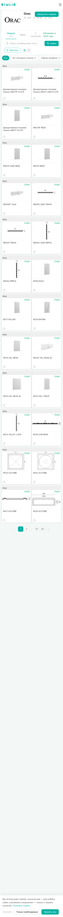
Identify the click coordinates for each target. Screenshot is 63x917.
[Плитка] (25, 50)
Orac (5, 66)
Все (5, 58)
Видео (23, 34)
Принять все (50, 912)
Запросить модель (46, 14)
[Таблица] (29, 50)
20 (42, 529)
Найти (53, 43)
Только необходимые (27, 912)
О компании (36, 34)
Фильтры (14, 50)
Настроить (7, 912)
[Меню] (59, 4)
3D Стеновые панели (24, 58)
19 (36, 529)
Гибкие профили (51, 58)
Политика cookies (21, 905)
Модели (11, 34)
